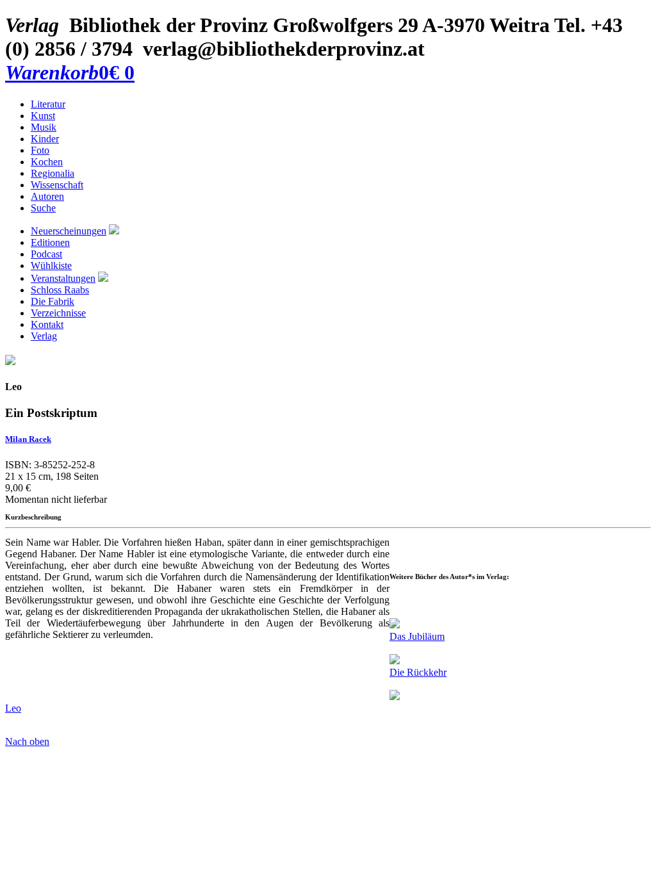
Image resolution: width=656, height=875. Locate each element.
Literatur (48, 104)
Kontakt (47, 324)
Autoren (47, 196)
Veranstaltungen (63, 278)
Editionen (50, 242)
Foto (40, 150)
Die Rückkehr (418, 672)
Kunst (43, 115)
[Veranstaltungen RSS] (103, 278)
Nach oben (27, 741)
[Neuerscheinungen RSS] (114, 230)
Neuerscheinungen (68, 230)
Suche (43, 207)
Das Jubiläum (417, 636)
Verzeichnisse (58, 312)
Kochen (47, 161)
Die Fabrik (52, 301)
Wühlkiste (51, 265)
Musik (43, 127)
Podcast (46, 254)
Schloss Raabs (60, 289)
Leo (13, 708)
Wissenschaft (57, 184)
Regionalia (52, 173)
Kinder (45, 138)
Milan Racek (28, 439)
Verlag (44, 336)
